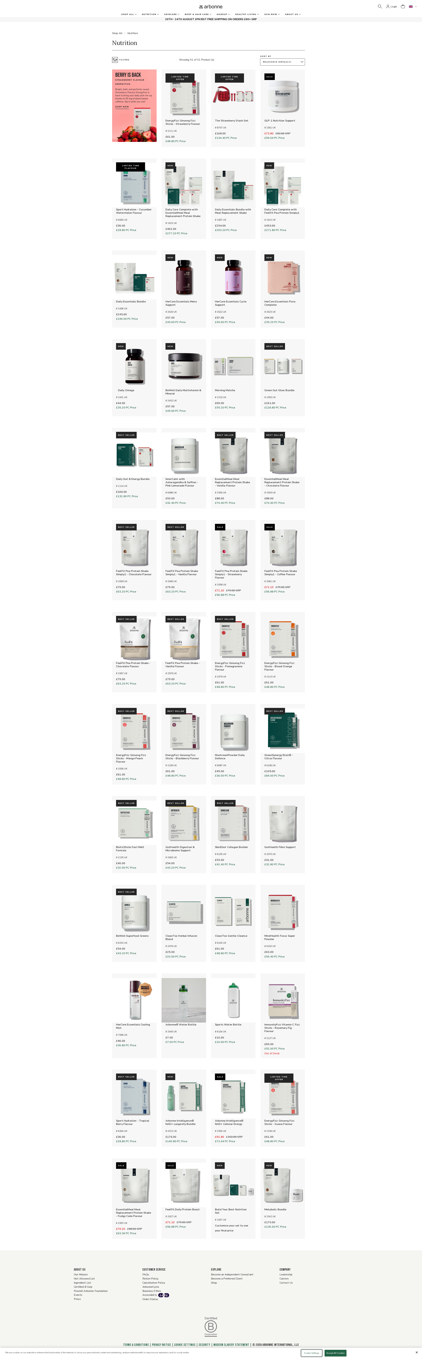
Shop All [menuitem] (127, 14)
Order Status (150, 1299)
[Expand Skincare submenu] (178, 14)
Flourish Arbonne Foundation (91, 1291)
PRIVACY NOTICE (161, 1345)
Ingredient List (82, 1283)
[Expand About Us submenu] (299, 14)
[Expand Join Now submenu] (278, 14)
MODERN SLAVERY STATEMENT (231, 1345)
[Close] (416, 1352)
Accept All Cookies (335, 1353)
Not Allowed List (84, 1278)
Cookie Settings (185, 1345)
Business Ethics (151, 1291)
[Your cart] (403, 7)
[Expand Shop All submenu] (135, 14)
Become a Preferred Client (226, 1278)
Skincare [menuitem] (170, 14)
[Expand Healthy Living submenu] (257, 14)
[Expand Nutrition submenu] (157, 14)
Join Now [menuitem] (270, 14)
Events (78, 1295)
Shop (214, 1283)
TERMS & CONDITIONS (136, 1345)
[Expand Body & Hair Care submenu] (210, 14)
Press (77, 1299)
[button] (380, 7)
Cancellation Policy (153, 1283)
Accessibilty (149, 1295)
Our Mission (81, 1274)
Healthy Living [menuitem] (245, 14)
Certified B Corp (83, 1287)
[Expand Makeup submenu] (228, 14)
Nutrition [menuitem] (149, 14)
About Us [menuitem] (291, 14)
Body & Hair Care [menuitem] (197, 14)
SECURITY (204, 1345)
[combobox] (283, 62)
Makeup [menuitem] (222, 14)
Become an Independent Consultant (232, 1274)
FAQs (145, 1274)
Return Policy (150, 1278)
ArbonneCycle (150, 1287)
